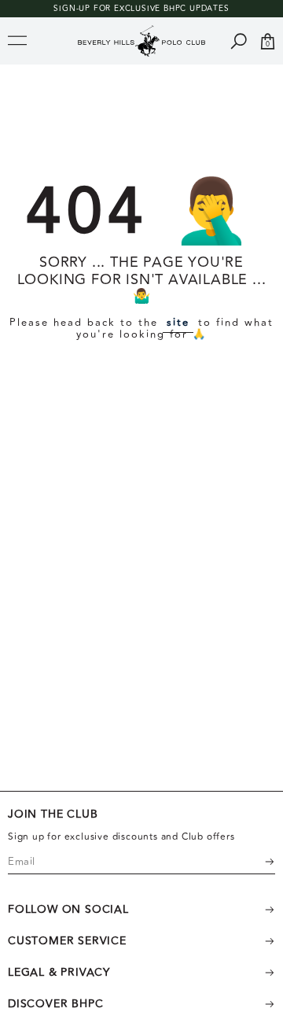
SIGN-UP (71, 8)
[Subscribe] (259, 861)
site (178, 323)
